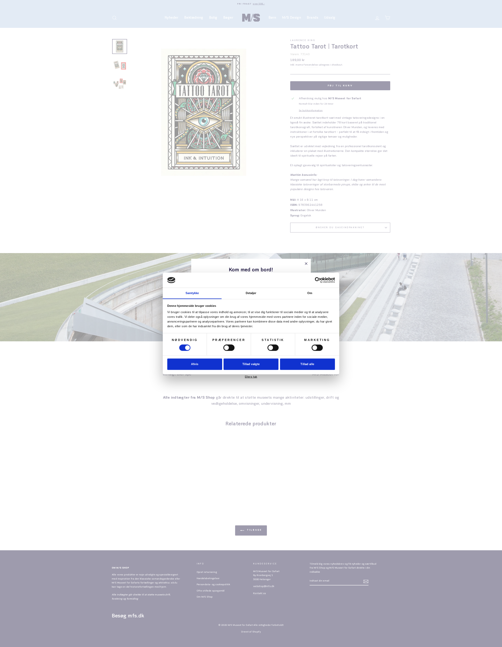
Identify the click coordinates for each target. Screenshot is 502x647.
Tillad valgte (251, 364)
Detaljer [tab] (251, 293)
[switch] (229, 348)
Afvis (194, 364)
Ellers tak (251, 376)
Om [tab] (309, 293)
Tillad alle (307, 364)
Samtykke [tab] (192, 293)
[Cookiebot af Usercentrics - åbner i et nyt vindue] (318, 280)
